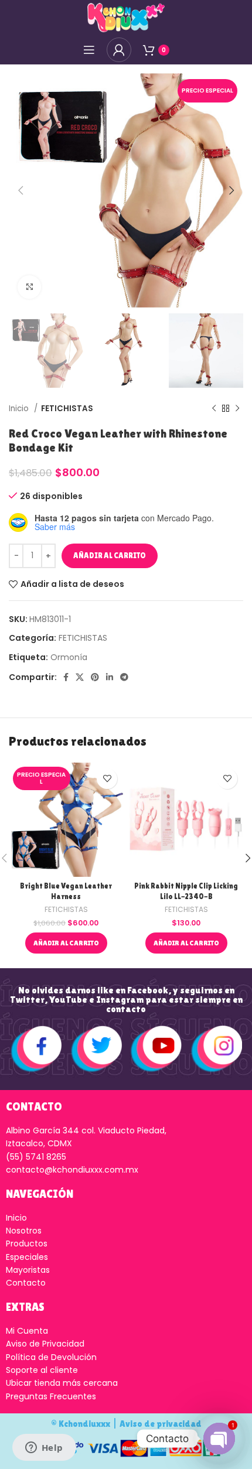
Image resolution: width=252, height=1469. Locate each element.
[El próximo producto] (237, 408)
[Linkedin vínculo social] (110, 677)
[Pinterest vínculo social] (95, 677)
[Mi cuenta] (119, 50)
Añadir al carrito (109, 555)
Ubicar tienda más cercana (62, 1383)
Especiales (27, 1257)
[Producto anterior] (214, 408)
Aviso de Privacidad (45, 1344)
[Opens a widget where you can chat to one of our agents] (44, 1448)
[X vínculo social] (79, 677)
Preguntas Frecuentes (51, 1396)
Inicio (20, 408)
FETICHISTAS (67, 408)
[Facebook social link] (66, 677)
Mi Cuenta (27, 1331)
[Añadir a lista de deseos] (107, 778)
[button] (66, 943)
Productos (26, 1243)
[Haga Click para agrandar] (29, 287)
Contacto (26, 1283)
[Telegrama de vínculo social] (124, 677)
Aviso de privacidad (161, 1424)
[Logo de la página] (126, 17)
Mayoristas (28, 1270)
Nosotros (24, 1230)
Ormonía (68, 657)
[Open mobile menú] (89, 50)
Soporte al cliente (42, 1370)
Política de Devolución (51, 1357)
